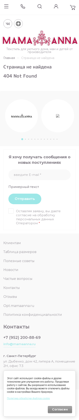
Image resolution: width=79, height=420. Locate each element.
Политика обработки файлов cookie (28, 398)
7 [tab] (41, 139)
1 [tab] (22, 139)
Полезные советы (19, 261)
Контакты (11, 288)
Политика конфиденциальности (32, 315)
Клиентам (12, 243)
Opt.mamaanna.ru (18, 306)
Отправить (25, 199)
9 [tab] (47, 139)
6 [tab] (37, 139)
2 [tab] (25, 139)
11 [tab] (53, 139)
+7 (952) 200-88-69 (22, 337)
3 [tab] (28, 139)
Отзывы (10, 297)
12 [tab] (56, 139)
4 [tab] (31, 139)
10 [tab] (50, 139)
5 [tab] (34, 139)
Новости (10, 270)
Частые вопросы (17, 279)
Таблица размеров (19, 252)
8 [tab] (44, 139)
